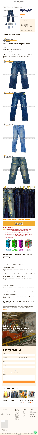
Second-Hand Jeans (10, 44)
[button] (35, 432)
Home (4, 6)
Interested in (5, 368)
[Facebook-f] (30, 416)
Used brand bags (16, 372)
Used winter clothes (21, 370)
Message (4, 374)
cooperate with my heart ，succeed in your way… (17, 219)
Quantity (4, 361)
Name (4, 353)
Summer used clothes (10, 6)
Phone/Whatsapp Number (24, 357)
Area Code (5, 357)
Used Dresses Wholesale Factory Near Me (6, 400)
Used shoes (6, 372)
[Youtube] (34, 416)
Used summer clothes (8, 370)
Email (20, 353)
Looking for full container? (7, 365)
